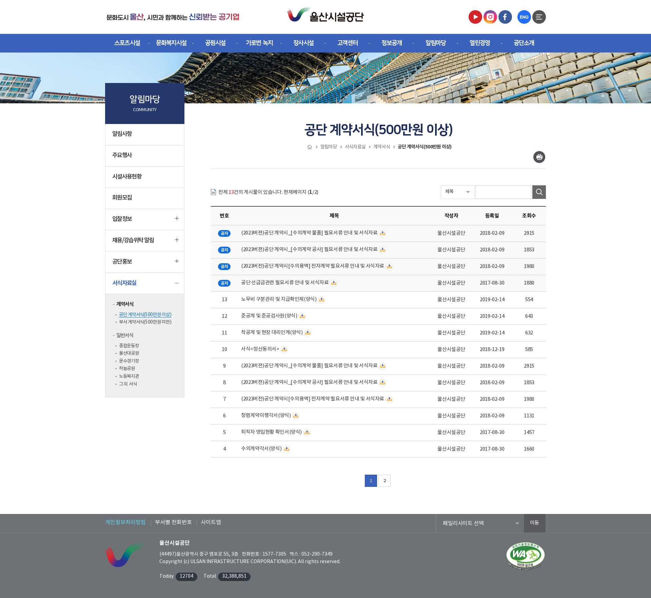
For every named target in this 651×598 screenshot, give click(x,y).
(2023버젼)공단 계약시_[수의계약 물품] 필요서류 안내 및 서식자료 (309, 233)
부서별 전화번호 (173, 522)
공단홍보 (122, 262)
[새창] (475, 17)
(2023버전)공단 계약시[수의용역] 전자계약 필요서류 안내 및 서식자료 (312, 266)
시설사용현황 (126, 176)
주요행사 (122, 155)
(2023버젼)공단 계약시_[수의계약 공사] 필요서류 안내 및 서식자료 (309, 249)
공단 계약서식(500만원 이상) (145, 314)
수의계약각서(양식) (261, 449)
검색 (539, 192)
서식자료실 (124, 283)
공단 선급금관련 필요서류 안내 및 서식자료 (285, 283)
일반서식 (124, 335)
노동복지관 (129, 376)
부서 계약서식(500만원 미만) (145, 322)
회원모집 (122, 197)
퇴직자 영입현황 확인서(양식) (271, 432)
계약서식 (124, 304)
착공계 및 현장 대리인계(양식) (272, 332)
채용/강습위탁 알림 (133, 240)
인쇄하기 (539, 157)
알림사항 (122, 134)
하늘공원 (127, 368)
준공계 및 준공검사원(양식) (269, 316)
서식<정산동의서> (260, 349)
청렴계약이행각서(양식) (266, 415)
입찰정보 (122, 219)
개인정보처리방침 (125, 522)
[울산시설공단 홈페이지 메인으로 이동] (173, 17)
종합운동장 (129, 346)
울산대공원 (129, 353)
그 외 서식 (128, 384)
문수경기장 (129, 361)
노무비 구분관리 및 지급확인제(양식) (279, 299)
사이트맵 (211, 522)
